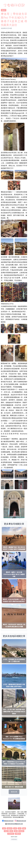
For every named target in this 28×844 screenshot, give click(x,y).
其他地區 (21, 831)
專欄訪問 (18, 833)
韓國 (24, 828)
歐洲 (11, 831)
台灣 (15, 828)
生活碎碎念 (10, 833)
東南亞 (6, 831)
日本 (20, 828)
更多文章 (14, 792)
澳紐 (16, 831)
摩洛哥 (3, 10)
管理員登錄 (14, 839)
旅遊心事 (9, 828)
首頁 (4, 828)
